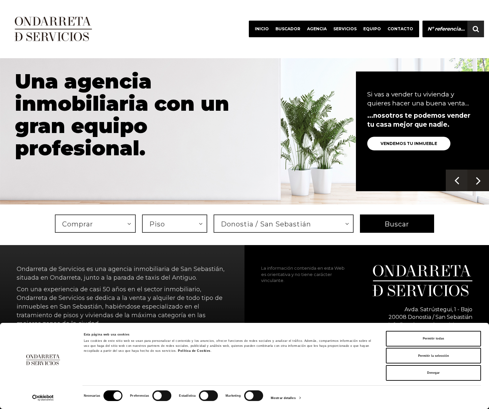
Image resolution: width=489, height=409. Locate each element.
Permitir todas (433, 338)
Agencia (317, 28)
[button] (456, 180)
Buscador (287, 28)
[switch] (154, 392)
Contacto (400, 28)
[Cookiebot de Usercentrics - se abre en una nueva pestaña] (43, 398)
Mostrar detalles (283, 398)
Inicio (262, 28)
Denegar (433, 372)
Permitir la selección (433, 355)
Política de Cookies (194, 350)
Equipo (372, 28)
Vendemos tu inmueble (409, 143)
